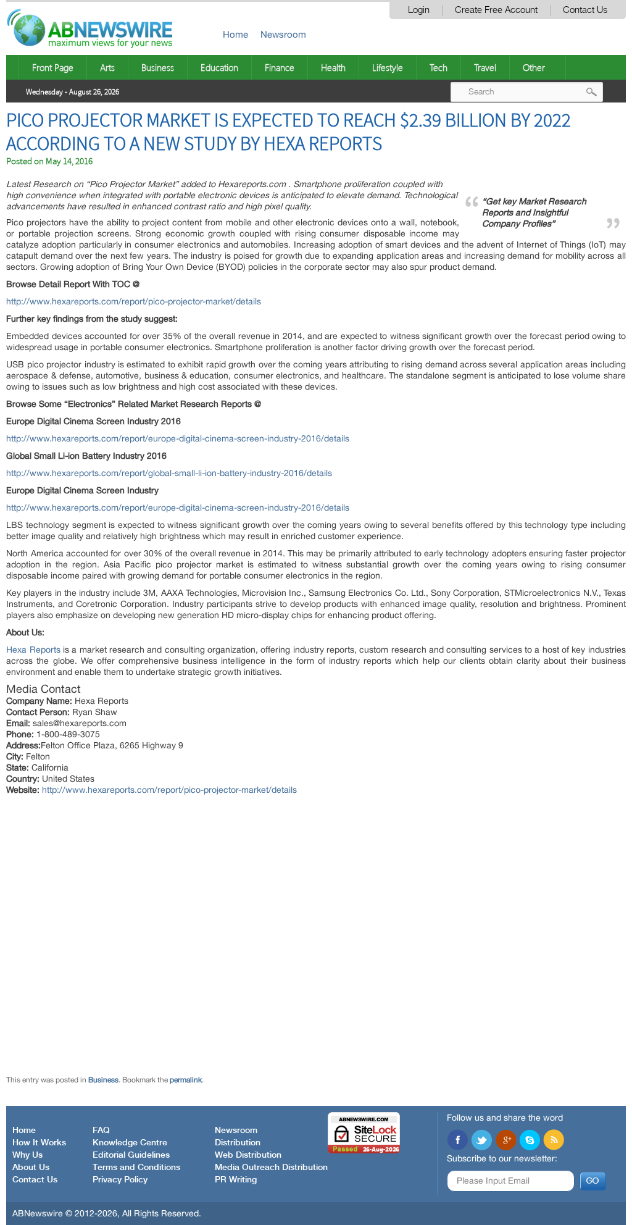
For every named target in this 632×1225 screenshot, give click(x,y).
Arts (107, 67)
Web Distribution (248, 1155)
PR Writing (236, 1180)
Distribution (237, 1143)
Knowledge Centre (130, 1143)
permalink (186, 1080)
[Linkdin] (505, 1141)
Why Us (27, 1155)
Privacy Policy (120, 1180)
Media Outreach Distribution (271, 1167)
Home (235, 34)
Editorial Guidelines (131, 1155)
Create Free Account (496, 10)
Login (419, 10)
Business (157, 67)
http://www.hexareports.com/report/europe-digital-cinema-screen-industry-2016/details (177, 438)
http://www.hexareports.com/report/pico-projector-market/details (133, 301)
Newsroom (283, 34)
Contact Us (585, 10)
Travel (485, 67)
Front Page (52, 67)
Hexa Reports (33, 649)
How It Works (39, 1143)
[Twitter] (481, 1141)
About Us (30, 1167)
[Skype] (529, 1141)
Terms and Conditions (136, 1167)
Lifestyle (387, 67)
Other (534, 67)
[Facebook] (457, 1141)
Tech (438, 67)
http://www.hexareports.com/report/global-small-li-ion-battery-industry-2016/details (169, 473)
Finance (279, 67)
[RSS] (553, 1141)
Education (219, 67)
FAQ (101, 1130)
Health (333, 67)
